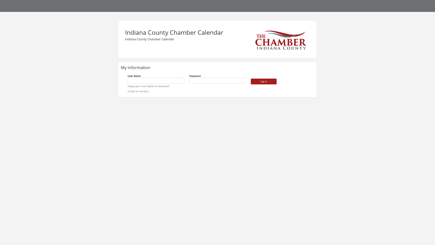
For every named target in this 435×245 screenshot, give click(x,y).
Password (195, 76)
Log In (263, 81)
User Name (134, 76)
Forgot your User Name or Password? (149, 86)
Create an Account (138, 91)
